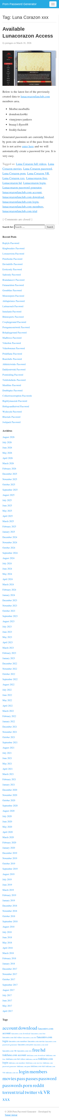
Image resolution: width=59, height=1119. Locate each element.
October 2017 (8, 979)
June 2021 (7, 758)
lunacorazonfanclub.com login (20, 202)
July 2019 (7, 879)
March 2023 (8, 647)
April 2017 (7, 1011)
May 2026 (7, 452)
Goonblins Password (12, 290)
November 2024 (9, 542)
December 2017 (9, 968)
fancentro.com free (38, 1033)
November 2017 (9, 974)
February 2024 (9, 589)
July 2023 (7, 626)
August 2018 (8, 926)
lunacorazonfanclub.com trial (19, 211)
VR (46, 1092)
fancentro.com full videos (12, 1037)
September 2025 (10, 489)
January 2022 (8, 721)
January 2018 (8, 963)
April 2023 (7, 642)
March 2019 (8, 889)
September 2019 (10, 868)
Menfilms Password (11, 385)
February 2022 (9, 716)
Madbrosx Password (11, 337)
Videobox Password (11, 343)
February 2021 (9, 779)
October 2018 (8, 916)
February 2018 (9, 958)
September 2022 (10, 679)
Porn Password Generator (19, 4)
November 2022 (9, 668)
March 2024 (8, 584)
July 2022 (7, 689)
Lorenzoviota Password (13, 253)
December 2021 (9, 726)
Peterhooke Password (12, 258)
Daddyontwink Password (13, 369)
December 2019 (9, 853)
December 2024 (9, 537)
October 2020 (8, 800)
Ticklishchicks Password (14, 379)
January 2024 (8, 595)
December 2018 (9, 905)
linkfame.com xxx (12, 1072)
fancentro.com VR (9, 1051)
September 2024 (10, 552)
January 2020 (8, 847)
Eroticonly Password (12, 269)
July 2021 (7, 752)
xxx (6, 1099)
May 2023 (7, 637)
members (38, 1071)
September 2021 (10, 742)
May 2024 (7, 573)
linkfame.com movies (34, 1063)
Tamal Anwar (11, 1114)
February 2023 (9, 653)
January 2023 (8, 658)
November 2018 (9, 910)
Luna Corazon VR (38, 173)
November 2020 (9, 795)
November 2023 (9, 605)
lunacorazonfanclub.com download (23, 197)
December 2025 (9, 473)
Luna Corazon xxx (13, 178)
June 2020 (7, 821)
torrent (9, 1092)
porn (27, 1085)
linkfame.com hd (32, 1059)
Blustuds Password (11, 416)
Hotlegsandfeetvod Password (15, 406)
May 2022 (7, 700)
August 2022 (8, 684)
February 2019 (9, 895)
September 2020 (10, 805)
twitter (31, 1092)
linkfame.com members (17, 1063)
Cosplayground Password (14, 322)
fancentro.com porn (25, 1044)
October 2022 (8, 674)
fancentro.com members (18, 1041)
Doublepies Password (12, 390)
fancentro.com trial (41, 1044)
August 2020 (8, 810)
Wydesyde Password (12, 411)
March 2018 (8, 953)
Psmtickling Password (12, 374)
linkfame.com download (36, 1055)
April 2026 (7, 458)
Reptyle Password (10, 243)
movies (9, 1078)
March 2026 (8, 463)
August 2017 (8, 990)
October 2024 (8, 547)
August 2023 (8, 621)
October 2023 (8, 610)
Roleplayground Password (14, 332)
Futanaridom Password (13, 285)
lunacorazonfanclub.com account (22, 192)
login (24, 1071)
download (27, 1027)
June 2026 (7, 447)
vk (40, 1092)
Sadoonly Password (11, 274)
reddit (38, 1085)
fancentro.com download (20, 1033)
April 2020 (7, 832)
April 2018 (7, 947)
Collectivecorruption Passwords (17, 395)
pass (21, 1078)
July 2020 (7, 816)
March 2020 (8, 837)
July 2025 (7, 500)
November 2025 (9, 479)
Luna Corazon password (37, 168)
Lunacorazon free (36, 178)
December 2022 (9, 663)
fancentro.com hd (29, 1037)
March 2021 (8, 774)
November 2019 (9, 858)
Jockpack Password (11, 422)
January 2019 (8, 900)
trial (20, 1092)
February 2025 (9, 526)
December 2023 (9, 600)
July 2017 (7, 995)
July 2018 (7, 932)
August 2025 (8, 494)
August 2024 (8, 558)
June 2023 (7, 631)
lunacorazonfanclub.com (35, 96)
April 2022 (7, 705)
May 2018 (7, 942)
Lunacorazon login (34, 183)
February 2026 (9, 468)
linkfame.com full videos (15, 1059)
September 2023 (10, 616)
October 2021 (8, 737)
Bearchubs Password (12, 358)
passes (32, 1078)
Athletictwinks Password (14, 364)
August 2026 (8, 437)
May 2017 (7, 1005)
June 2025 (7, 505)
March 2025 (8, 521)
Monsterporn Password (13, 295)
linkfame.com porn (23, 1066)
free (36, 1049)
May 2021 (7, 763)
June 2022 (7, 695)
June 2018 (7, 937)
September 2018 (10, 921)
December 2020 (9, 789)
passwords (12, 1085)
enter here (28, 146)
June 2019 (7, 884)
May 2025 (7, 510)
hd (42, 1049)
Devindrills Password (12, 264)
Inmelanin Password (11, 311)
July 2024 (7, 563)
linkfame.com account (14, 1055)
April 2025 (7, 515)
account (10, 1027)
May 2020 (7, 826)
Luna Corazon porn (14, 173)
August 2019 (8, 874)
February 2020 (9, 842)
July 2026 (7, 442)
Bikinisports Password (13, 316)
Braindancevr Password (13, 279)
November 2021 (9, 731)
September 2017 (10, 984)
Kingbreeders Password (13, 248)
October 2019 (8, 863)
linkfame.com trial (38, 1066)
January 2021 (8, 784)
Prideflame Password (12, 353)
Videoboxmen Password (13, 348)
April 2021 (7, 768)
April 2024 (7, 579)
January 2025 (8, 531)
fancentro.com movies (36, 1041)
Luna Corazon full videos (31, 164)
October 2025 (8, 484)
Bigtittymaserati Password (14, 400)
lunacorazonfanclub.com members (22, 206)
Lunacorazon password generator (21, 187)
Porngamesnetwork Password (16, 327)
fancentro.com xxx (24, 1051)
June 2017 (7, 1000)
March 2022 (8, 710)
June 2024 (7, 568)
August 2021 (8, 747)
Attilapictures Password (13, 301)
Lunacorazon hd (12, 183)
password (48, 1078)
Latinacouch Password (12, 306)
